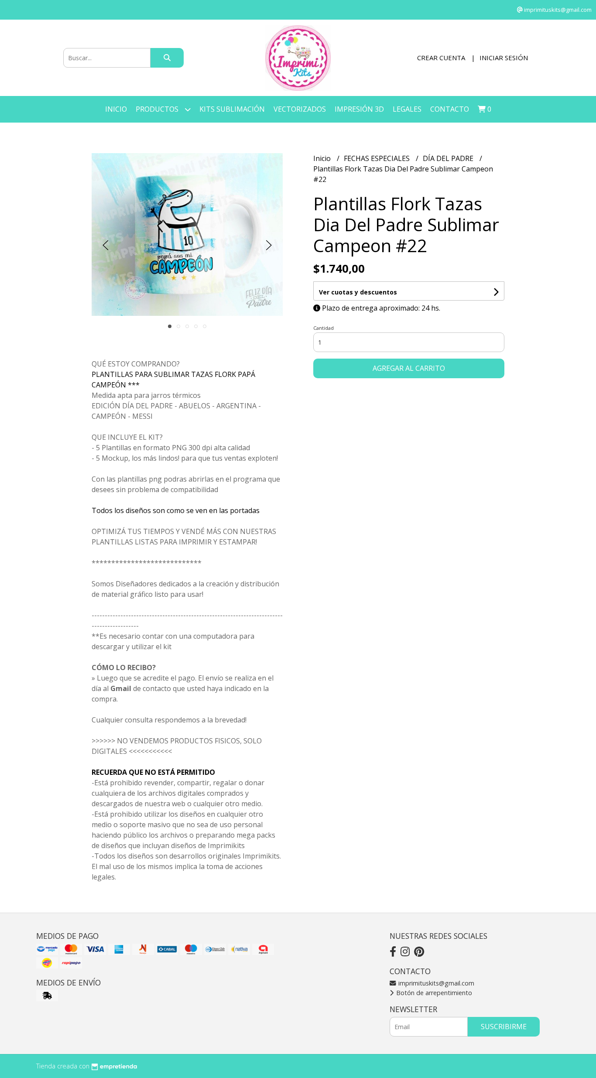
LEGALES (407, 109)
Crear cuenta (441, 57)
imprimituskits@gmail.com (435, 983)
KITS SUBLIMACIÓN (232, 109)
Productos (158, 109)
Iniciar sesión (504, 57)
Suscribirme (504, 1026)
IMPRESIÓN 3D (359, 109)
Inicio (116, 109)
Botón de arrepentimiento (433, 993)
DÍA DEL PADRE (449, 158)
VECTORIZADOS (300, 109)
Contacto (449, 109)
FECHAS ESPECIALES (377, 158)
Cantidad (323, 328)
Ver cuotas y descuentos (358, 292)
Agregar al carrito (409, 368)
